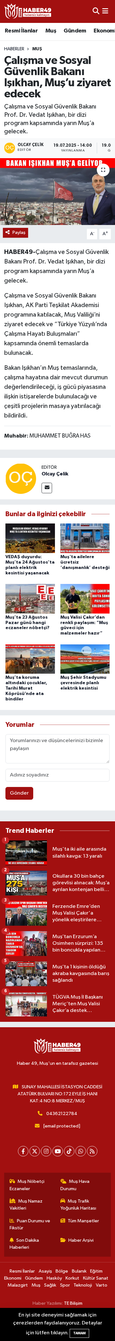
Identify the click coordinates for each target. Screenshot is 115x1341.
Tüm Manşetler (83, 1220)
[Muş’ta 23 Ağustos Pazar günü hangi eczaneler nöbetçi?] (30, 598)
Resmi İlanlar (21, 31)
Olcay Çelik (55, 473)
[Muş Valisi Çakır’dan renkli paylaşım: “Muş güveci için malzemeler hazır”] (85, 598)
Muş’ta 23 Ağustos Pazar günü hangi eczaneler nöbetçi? (27, 622)
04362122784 (61, 1113)
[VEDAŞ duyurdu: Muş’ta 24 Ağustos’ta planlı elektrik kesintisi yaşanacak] (30, 538)
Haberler (14, 49)
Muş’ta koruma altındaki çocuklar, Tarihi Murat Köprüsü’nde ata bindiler (26, 688)
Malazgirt (18, 1285)
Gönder (19, 793)
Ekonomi (12, 1278)
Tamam (79, 1333)
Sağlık (50, 1285)
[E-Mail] (47, 488)
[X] (34, 1151)
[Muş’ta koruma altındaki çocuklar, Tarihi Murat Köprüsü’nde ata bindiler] (30, 659)
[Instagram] (46, 1151)
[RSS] (92, 1151)
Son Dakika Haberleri (24, 1244)
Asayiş (45, 1271)
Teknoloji (82, 1285)
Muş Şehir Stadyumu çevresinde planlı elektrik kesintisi (83, 683)
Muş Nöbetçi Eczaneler (27, 1185)
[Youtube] (57, 1151)
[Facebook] (23, 1151)
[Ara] (96, 11)
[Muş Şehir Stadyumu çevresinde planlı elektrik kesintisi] (85, 659)
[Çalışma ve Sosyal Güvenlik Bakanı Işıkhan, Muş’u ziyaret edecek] (57, 191)
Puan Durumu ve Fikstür (30, 1224)
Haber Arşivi (81, 1240)
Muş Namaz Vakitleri (26, 1205)
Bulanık (79, 1271)
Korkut (72, 1278)
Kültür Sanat (95, 1278)
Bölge (62, 1271)
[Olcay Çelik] (20, 478)
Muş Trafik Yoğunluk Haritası (78, 1205)
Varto (101, 1285)
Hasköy (54, 1278)
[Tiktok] (69, 1151)
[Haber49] (28, 11)
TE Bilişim (73, 1303)
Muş (50, 31)
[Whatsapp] (80, 1151)
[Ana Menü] (105, 11)
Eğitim (96, 1271)
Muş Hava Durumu (75, 1185)
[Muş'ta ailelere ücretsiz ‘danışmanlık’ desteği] (85, 538)
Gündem (75, 31)
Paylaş (19, 232)
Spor (65, 1285)
